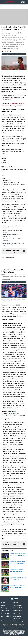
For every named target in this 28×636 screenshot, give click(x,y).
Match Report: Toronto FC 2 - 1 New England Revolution (13, 244)
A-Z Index (4, 621)
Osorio (13, 115)
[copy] (11, 51)
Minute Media (8, 624)
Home (2, 257)
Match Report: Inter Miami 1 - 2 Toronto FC (12, 226)
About (3, 602)
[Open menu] (2, 2)
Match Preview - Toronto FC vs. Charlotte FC (12, 239)
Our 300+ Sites (17, 605)
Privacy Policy (17, 610)
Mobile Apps (5, 608)
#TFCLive (9, 180)
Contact (3, 605)
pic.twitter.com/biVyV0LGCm (10, 182)
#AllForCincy (14, 520)
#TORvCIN (22, 520)
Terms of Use (5, 613)
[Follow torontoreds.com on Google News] (24, 251)
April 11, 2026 (21, 416)
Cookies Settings (18, 621)
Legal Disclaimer (6, 616)
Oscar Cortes (6, 48)
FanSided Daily (17, 608)
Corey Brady (6, 279)
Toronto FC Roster (10, 257)
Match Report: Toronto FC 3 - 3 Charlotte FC (12, 235)
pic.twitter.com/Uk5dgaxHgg (12, 522)
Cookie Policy (17, 613)
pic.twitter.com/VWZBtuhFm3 (10, 413)
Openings (16, 602)
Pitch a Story (5, 610)
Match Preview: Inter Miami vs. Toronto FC (12, 231)
